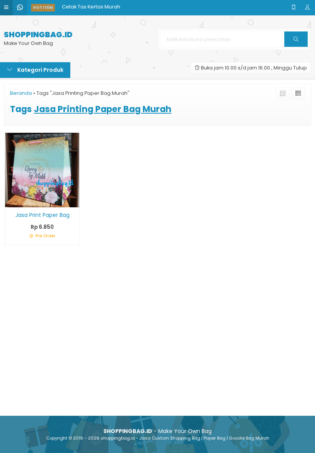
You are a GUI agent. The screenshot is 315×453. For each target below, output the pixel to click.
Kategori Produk (39, 70)
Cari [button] (296, 46)
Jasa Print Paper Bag (42, 215)
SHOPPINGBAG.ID (38, 34)
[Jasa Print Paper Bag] (42, 169)
